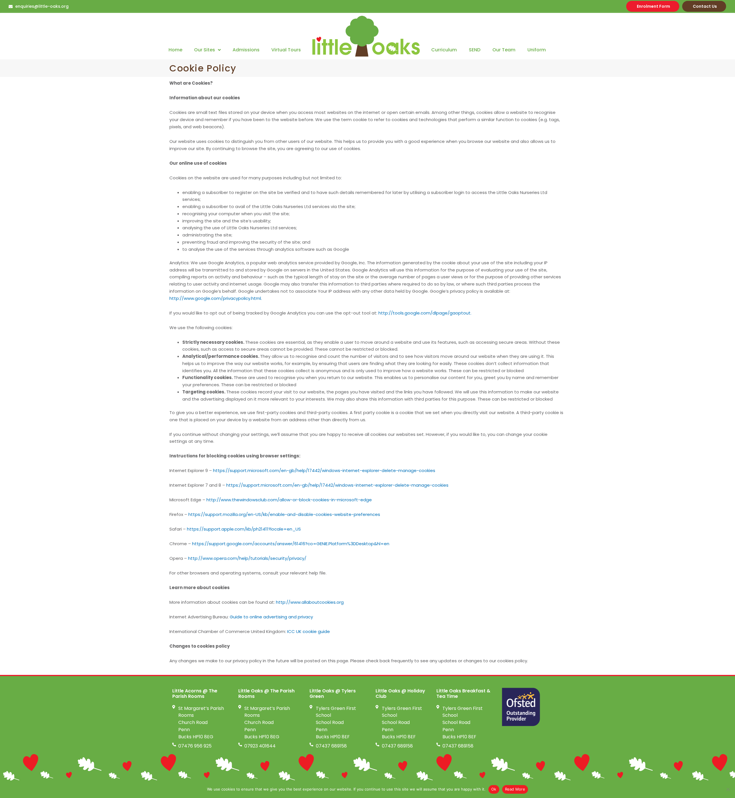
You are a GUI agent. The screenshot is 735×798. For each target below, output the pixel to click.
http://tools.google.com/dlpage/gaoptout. (424, 313)
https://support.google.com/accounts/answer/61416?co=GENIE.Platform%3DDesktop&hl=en (290, 544)
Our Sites (204, 49)
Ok (493, 789)
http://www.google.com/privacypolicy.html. (215, 298)
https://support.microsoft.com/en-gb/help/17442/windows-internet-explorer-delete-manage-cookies (324, 470)
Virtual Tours (286, 49)
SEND (474, 49)
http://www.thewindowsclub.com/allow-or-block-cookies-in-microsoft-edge (289, 500)
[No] (728, 789)
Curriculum (444, 49)
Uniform (536, 49)
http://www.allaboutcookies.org (310, 602)
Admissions (246, 49)
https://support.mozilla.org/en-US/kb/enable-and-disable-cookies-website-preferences (283, 514)
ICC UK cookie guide (308, 631)
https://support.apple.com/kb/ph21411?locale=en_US (244, 529)
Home (175, 49)
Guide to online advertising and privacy (271, 617)
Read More (515, 789)
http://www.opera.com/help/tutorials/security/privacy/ (247, 558)
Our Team (503, 49)
